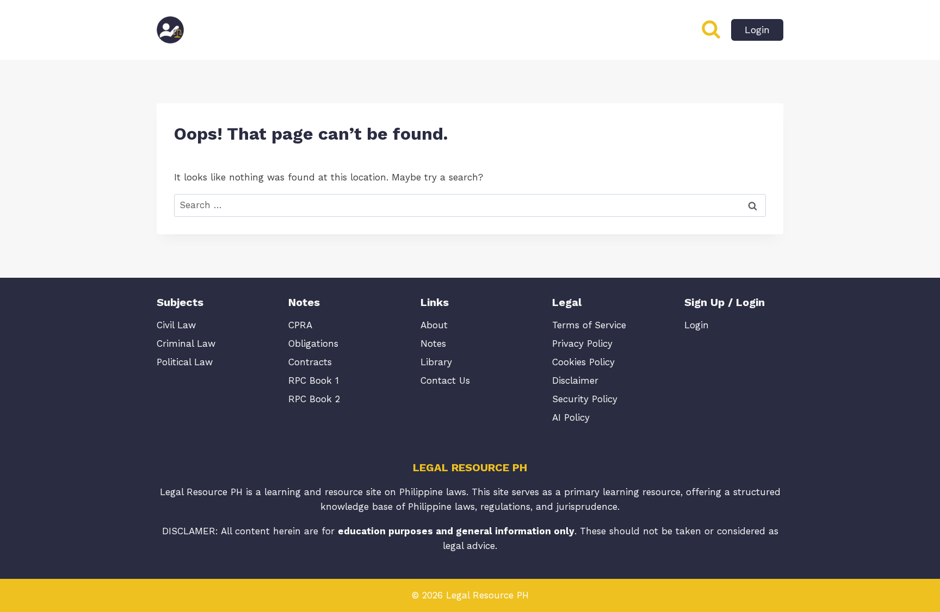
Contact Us (445, 380)
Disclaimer (575, 380)
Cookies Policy (583, 362)
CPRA (300, 325)
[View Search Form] (711, 30)
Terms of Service (589, 325)
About (434, 325)
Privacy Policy (582, 343)
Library (436, 362)
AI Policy (571, 417)
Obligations (313, 343)
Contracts (310, 362)
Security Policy (584, 399)
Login (757, 29)
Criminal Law (186, 343)
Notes (433, 343)
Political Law (185, 362)
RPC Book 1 (313, 380)
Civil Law (176, 325)
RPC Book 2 (314, 399)
